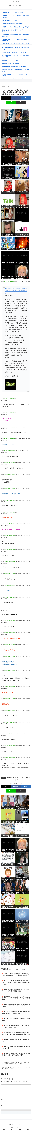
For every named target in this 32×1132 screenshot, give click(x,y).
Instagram (10, 777)
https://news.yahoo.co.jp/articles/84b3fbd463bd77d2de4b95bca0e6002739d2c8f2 (16, 291)
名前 (2, 1099)
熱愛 (9, 779)
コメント (4, 1083)
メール (3, 1105)
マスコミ (4, 779)
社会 (14, 779)
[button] (21, 102)
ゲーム (28, 777)
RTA (15, 777)
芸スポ (4, 777)
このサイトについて (16, 1127)
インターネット (22, 777)
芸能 (18, 779)
